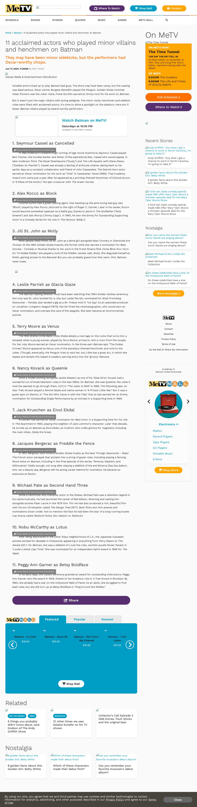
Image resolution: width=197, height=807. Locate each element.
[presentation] (12, 645)
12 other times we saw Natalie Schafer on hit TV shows (70, 725)
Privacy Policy (168, 339)
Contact (176, 8)
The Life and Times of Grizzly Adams (167, 83)
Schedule (12, 20)
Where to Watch (167, 107)
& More (157, 459)
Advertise (168, 334)
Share (73, 600)
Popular (79, 619)
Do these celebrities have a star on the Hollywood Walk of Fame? (167, 282)
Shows (35, 20)
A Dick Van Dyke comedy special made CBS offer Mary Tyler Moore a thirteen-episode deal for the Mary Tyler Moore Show (168, 209)
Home (8, 33)
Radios (157, 430)
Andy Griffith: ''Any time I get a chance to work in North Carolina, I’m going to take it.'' (168, 161)
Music (102, 20)
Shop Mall (145, 8)
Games (122, 20)
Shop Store (170, 470)
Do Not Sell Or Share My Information (168, 349)
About (168, 324)
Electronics (167, 424)
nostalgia (60, 716)
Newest (107, 619)
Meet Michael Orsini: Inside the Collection (166, 263)
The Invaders (168, 77)
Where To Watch (109, 8)
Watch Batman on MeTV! (84, 120)
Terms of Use (168, 344)
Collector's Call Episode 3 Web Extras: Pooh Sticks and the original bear (115, 719)
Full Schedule (167, 97)
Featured (52, 619)
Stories (57, 20)
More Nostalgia (168, 293)
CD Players (160, 447)
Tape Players (161, 442)
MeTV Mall (146, 20)
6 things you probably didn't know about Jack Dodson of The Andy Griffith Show (24, 726)
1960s (32, 716)
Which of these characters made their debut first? (71, 767)
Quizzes (80, 20)
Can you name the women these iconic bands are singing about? (167, 244)
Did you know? (17, 716)
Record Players (163, 436)
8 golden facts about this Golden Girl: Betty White (25, 767)
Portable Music (163, 453)
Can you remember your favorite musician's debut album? (115, 769)
